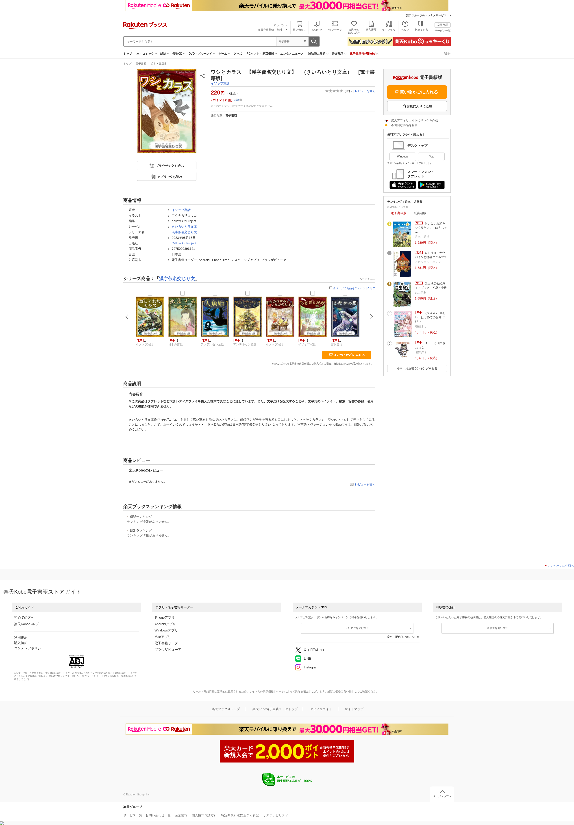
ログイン (279, 25)
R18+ (447, 53)
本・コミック (145, 53)
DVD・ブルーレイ (200, 53)
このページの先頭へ (561, 565)
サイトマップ (354, 709)
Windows (402, 156)
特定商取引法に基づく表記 (240, 815)
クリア (371, 288)
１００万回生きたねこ (430, 345)
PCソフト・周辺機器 (260, 53)
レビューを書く (365, 91)
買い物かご (299, 29)
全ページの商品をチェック (349, 288)
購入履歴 (371, 29)
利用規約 (21, 637)
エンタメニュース (292, 53)
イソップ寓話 (220, 83)
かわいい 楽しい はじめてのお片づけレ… (430, 317)
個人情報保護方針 (204, 815)
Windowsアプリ (166, 630)
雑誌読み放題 (317, 53)
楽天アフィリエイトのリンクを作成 (414, 120)
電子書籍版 (399, 213)
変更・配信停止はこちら (402, 636)
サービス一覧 (443, 30)
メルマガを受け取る (357, 628)
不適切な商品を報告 (404, 125)
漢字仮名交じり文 (184, 232)
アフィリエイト (321, 709)
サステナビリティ (275, 815)
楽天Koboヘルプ (26, 624)
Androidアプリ (165, 624)
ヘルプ (405, 29)
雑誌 (163, 53)
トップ (127, 53)
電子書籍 (141, 63)
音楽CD (177, 53)
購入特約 (21, 643)
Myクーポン (335, 29)
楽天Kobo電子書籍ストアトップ (275, 709)
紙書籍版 (420, 213)
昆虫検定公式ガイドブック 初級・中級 (431, 285)
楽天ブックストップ (226, 709)
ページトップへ (442, 796)
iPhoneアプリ (164, 617)
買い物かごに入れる (419, 92)
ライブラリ (389, 29)
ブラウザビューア (167, 649)
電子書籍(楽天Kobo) (363, 53)
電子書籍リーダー (167, 643)
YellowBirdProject (184, 243)
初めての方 (421, 29)
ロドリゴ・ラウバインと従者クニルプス (431, 254)
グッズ (237, 53)
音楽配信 (338, 53)
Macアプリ (162, 637)
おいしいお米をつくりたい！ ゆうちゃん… (431, 227)
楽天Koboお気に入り (354, 31)
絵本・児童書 (159, 63)
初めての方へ (24, 617)
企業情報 (181, 815)
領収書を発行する (497, 628)
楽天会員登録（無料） (271, 29)
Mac (431, 156)
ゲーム (222, 53)
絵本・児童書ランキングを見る (417, 368)
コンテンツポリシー (29, 648)
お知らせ (316, 29)
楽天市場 (442, 24)
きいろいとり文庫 (184, 226)
